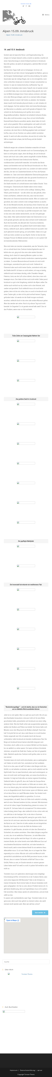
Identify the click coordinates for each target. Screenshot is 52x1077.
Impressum (14, 1070)
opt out (39, 1070)
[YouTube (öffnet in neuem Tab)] (29, 6)
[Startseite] (3, 35)
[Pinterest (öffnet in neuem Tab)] (26, 6)
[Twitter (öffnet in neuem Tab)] (23, 6)
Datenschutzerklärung (27, 1070)
